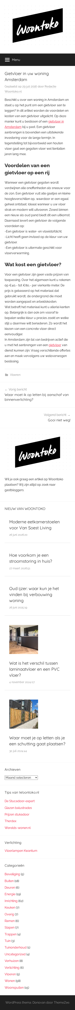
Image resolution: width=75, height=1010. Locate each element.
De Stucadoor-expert (20, 801)
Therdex (10, 821)
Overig (9, 914)
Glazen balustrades (18, 808)
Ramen (10, 921)
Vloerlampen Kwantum (21, 851)
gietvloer (55, 345)
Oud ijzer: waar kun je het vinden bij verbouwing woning (34, 594)
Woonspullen (14, 987)
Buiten (9, 881)
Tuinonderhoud (16, 947)
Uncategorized (15, 954)
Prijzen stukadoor (17, 814)
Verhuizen (12, 961)
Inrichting (11, 901)
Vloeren (15, 375)
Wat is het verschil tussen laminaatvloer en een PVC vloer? (34, 669)
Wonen (10, 981)
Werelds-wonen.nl (18, 828)
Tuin (8, 941)
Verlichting (12, 967)
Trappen (11, 934)
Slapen (9, 927)
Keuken (10, 907)
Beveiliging (12, 874)
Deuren (10, 887)
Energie (10, 894)
